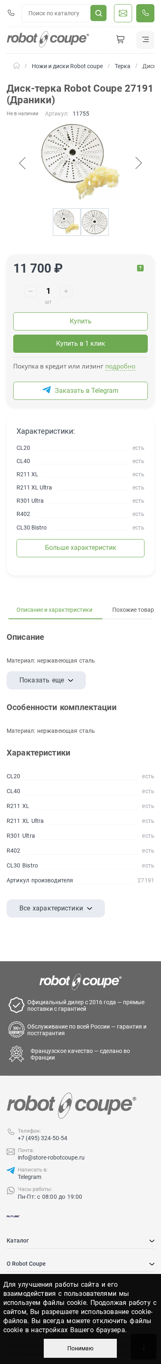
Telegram (29, 1177)
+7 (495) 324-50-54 (42, 1138)
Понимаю (80, 1348)
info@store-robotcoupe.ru (51, 1157)
